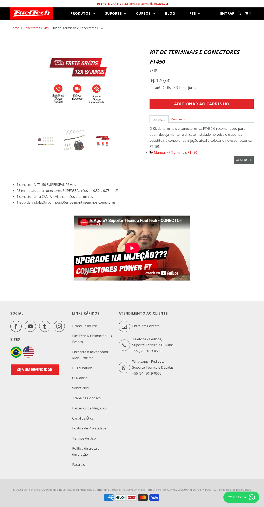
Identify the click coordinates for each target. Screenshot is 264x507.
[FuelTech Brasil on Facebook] (17, 326)
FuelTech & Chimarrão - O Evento (92, 339)
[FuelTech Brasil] (31, 13)
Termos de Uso (84, 438)
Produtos (82, 13)
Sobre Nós (80, 388)
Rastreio (78, 464)
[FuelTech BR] (16, 356)
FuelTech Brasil (31, 490)
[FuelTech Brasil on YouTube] (31, 326)
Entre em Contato (145, 326)
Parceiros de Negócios (89, 408)
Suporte (114, 13)
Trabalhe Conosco (86, 398)
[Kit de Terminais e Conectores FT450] (77, 80)
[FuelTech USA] (28, 356)
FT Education (82, 368)
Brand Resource (84, 326)
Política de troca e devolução (85, 451)
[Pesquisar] (240, 13)
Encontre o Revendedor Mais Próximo (90, 355)
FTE (194, 13)
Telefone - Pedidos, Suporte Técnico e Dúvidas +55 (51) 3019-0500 (152, 345)
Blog (171, 13)
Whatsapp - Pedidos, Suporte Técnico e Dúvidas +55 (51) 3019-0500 (152, 367)
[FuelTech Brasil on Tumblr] (46, 326)
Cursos (144, 13)
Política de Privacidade (89, 428)
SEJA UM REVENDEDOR (34, 369)
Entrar (227, 13)
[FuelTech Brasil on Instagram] (60, 326)
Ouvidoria (79, 378)
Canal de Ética (82, 418)
